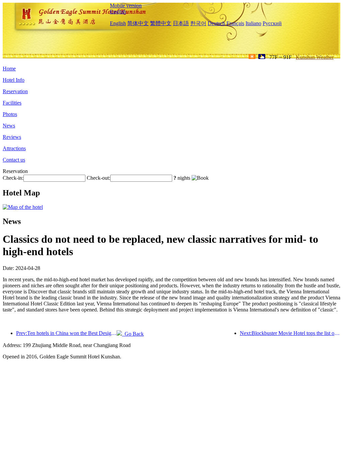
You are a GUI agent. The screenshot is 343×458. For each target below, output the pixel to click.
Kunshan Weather (315, 57)
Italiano (253, 23)
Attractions (14, 148)
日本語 (181, 23)
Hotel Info (13, 80)
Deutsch (216, 23)
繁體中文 (161, 23)
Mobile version (126, 5)
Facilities (12, 103)
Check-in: (13, 178)
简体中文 (138, 23)
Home (9, 68)
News (9, 125)
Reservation (15, 91)
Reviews (12, 137)
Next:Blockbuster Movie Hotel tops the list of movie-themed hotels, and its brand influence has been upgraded (290, 333)
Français (235, 23)
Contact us (14, 160)
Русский (272, 23)
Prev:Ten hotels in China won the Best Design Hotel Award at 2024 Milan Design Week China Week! (66, 333)
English (118, 11)
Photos (10, 114)
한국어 (198, 23)
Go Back (133, 334)
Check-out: (98, 178)
